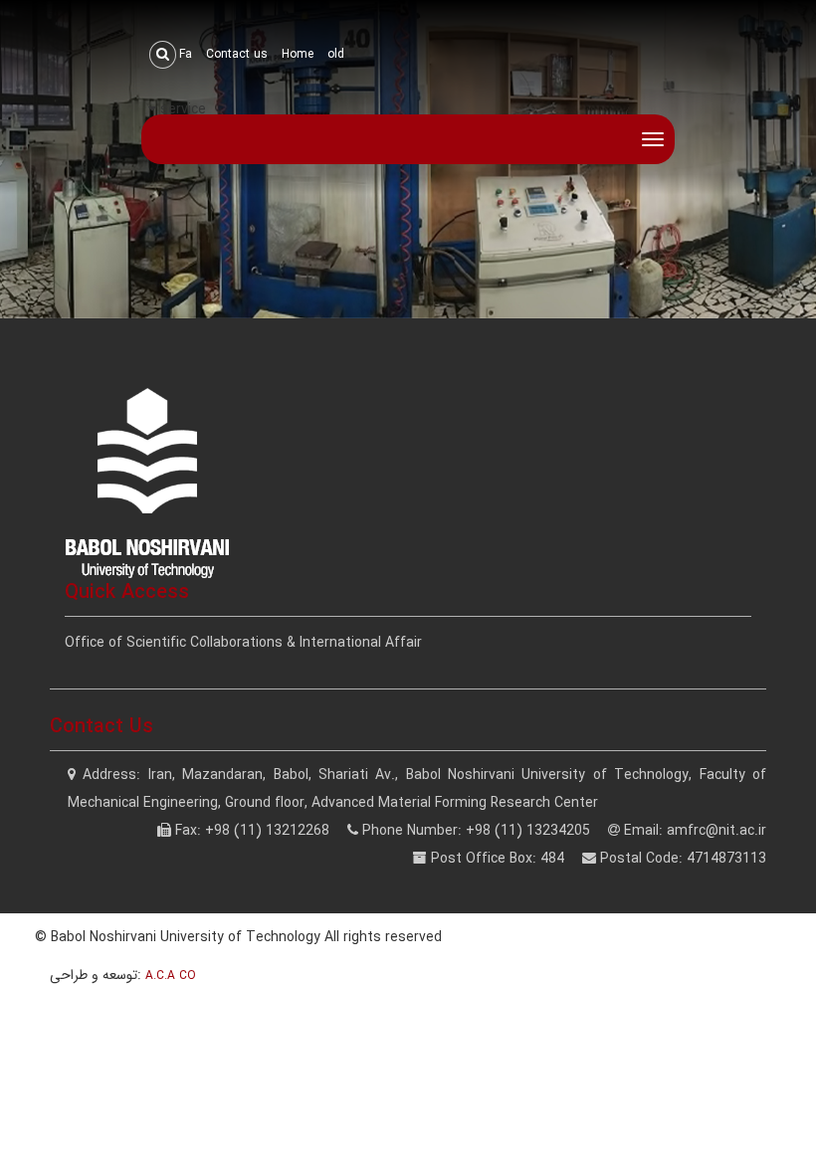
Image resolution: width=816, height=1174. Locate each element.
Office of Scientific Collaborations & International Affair (243, 643)
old (335, 54)
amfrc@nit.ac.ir (716, 831)
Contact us (237, 54)
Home (297, 54)
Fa (185, 54)
